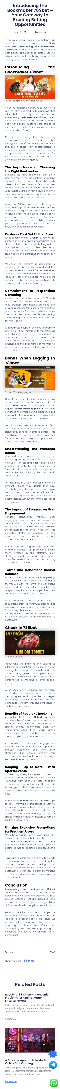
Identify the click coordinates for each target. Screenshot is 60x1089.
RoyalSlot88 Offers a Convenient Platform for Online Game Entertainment (28, 998)
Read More (11, 1019)
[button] (25, 961)
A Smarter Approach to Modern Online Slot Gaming (27, 1061)
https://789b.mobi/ (15, 143)
